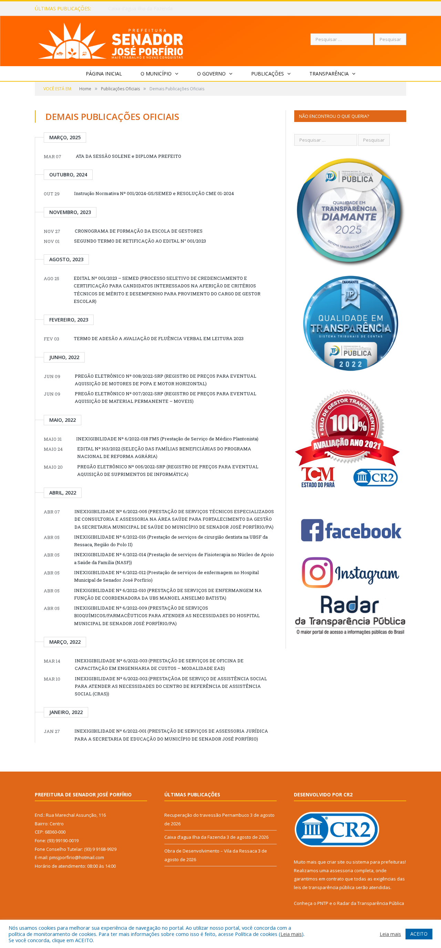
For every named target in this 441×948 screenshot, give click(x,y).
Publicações (267, 73)
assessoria (341, 870)
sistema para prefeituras (378, 862)
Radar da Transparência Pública (370, 903)
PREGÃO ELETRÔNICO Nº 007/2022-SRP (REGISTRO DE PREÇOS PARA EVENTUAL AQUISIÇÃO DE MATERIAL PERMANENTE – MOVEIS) (165, 397)
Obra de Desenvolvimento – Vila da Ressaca (210, 851)
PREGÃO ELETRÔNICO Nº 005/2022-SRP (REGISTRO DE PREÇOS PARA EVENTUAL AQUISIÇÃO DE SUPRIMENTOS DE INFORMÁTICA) (167, 470)
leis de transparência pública (324, 887)
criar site (336, 862)
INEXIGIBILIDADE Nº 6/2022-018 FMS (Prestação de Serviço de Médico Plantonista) (167, 439)
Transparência (329, 73)
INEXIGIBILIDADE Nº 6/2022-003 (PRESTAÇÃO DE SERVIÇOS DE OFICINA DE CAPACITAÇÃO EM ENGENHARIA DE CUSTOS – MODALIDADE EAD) (159, 664)
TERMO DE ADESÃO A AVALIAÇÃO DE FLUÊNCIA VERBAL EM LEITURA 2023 (159, 338)
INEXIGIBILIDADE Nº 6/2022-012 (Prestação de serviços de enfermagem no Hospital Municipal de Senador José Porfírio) (166, 576)
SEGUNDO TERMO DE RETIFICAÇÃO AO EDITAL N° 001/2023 (140, 241)
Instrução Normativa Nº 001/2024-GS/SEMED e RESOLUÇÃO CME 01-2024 (154, 193)
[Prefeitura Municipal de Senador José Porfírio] (111, 39)
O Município (156, 73)
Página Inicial (104, 73)
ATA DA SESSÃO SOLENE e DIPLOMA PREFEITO (128, 156)
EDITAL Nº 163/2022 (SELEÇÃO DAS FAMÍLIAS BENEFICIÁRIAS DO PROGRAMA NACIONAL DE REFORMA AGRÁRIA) (164, 452)
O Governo (211, 73)
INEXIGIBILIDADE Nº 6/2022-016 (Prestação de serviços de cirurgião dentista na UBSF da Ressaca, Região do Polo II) (171, 541)
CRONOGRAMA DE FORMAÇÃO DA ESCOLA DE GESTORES (139, 231)
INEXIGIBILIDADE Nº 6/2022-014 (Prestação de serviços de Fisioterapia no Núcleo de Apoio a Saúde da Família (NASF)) (174, 558)
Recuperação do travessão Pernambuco (206, 815)
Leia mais (291, 933)
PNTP (322, 903)
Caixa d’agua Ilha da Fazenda (140, 9)
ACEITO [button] (419, 933)
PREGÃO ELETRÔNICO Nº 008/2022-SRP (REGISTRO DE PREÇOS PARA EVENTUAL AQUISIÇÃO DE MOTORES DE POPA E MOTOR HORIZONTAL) (165, 380)
